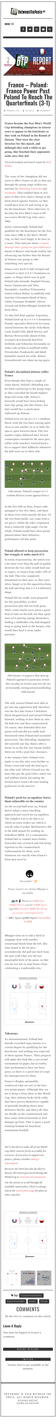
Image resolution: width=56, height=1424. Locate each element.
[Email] (43, 29)
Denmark (10, 193)
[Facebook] (23, 29)
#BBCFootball (21, 908)
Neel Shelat (30, 110)
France (32, 1301)
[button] (9, 24)
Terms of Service (28, 1402)
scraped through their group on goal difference (28, 245)
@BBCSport (40, 905)
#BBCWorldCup (38, 908)
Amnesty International (32, 1177)
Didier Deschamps (16, 1301)
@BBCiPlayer (16, 905)
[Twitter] (29, 29)
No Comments (45, 110)
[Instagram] (36, 29)
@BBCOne (38, 901)
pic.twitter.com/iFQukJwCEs (28, 913)
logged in (24, 1333)
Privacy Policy (28, 1400)
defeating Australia (30, 189)
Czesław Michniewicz (31, 1295)
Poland (44, 1301)
